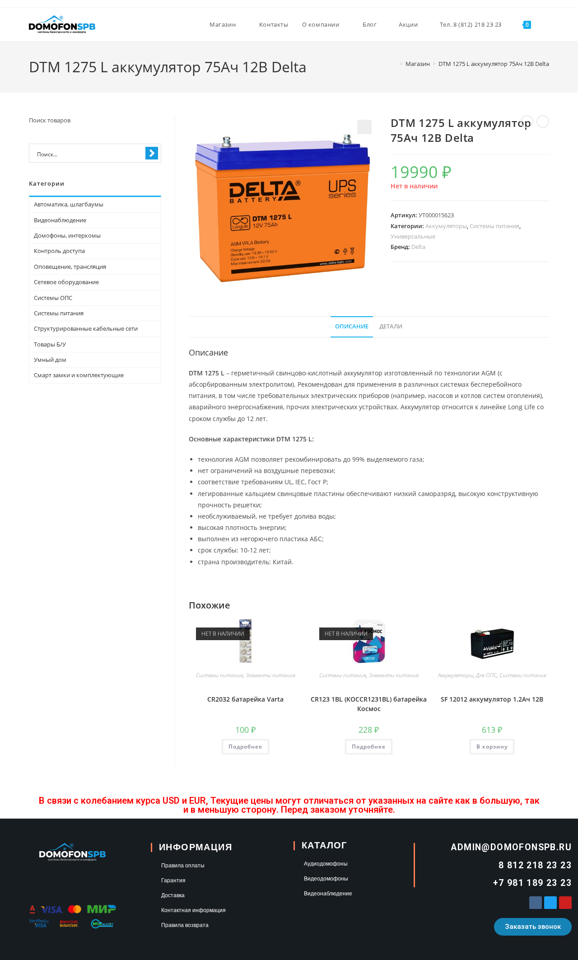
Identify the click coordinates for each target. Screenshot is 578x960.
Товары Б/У (50, 344)
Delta (418, 247)
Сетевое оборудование (66, 282)
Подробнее (245, 746)
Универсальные (413, 236)
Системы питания (494, 226)
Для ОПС (486, 675)
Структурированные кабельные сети (86, 328)
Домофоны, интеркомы (67, 235)
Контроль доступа (59, 251)
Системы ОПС (53, 298)
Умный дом (50, 360)
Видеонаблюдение (60, 220)
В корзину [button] (492, 746)
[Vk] (535, 902)
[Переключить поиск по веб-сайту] (547, 24)
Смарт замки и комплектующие (79, 375)
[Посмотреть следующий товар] (542, 121)
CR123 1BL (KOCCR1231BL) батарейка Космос (369, 704)
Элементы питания (270, 675)
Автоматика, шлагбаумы (68, 204)
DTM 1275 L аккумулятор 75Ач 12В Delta (493, 64)
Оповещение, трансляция (70, 266)
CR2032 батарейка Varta (245, 699)
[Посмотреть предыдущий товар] (527, 121)
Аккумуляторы (446, 226)
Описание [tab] (351, 326)
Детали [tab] (390, 326)
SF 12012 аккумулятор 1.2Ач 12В (492, 699)
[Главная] (394, 64)
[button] (364, 127)
